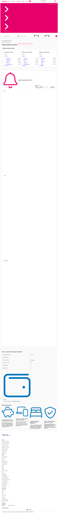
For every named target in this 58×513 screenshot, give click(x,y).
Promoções (13, 1)
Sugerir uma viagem (4, 483)
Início (9, 1)
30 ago (19, 43)
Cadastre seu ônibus (4, 475)
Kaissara (3, 469)
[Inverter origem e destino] (18, 36)
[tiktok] (9, 436)
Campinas (7, 62)
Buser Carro (3, 455)
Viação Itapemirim (4, 464)
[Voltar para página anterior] (32, 1)
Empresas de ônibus (4, 456)
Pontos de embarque (4, 485)
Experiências (18, 1)
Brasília (42, 62)
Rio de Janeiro (8, 58)
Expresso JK (3, 460)
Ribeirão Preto (8, 61)
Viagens (23, 1)
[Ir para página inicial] (4, 1)
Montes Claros (43, 61)
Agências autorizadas (4, 480)
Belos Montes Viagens (4, 461)
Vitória (25, 61)
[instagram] (2, 436)
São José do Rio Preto (9, 64)
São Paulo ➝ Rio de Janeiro (5, 442)
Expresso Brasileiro (4, 474)
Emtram (3, 465)
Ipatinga (42, 64)
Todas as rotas (3, 451)
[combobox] (10, 36)
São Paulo (25, 58)
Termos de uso (4, 494)
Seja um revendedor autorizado (6, 479)
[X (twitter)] (6, 436)
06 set (31, 43)
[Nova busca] (55, 1)
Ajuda (27, 1)
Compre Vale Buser (4, 484)
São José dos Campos (27, 64)
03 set (27, 43)
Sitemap (3, 502)
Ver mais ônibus (6, 65)
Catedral (3, 466)
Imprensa (3, 490)
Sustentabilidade (4, 498)
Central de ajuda (4, 489)
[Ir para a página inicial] (5, 434)
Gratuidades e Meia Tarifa (5, 499)
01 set (24, 43)
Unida (2, 471)
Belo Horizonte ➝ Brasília (5, 446)
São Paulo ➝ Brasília (4, 450)
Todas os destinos (4, 452)
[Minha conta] (30, 1)
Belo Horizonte (8, 59)
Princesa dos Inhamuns (5, 470)
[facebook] (4, 436)
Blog (2, 493)
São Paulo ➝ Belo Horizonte (5, 443)
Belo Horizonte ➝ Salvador (5, 447)
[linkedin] (7, 436)
